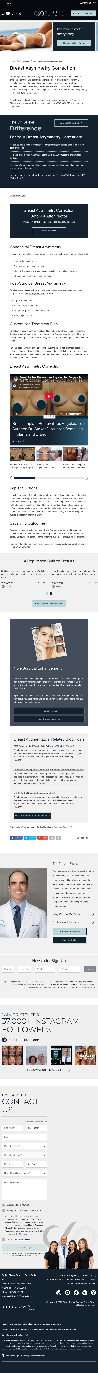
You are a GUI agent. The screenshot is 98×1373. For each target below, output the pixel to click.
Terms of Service (26, 1256)
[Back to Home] (49, 13)
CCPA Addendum (55, 1279)
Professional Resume (66, 922)
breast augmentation (35, 293)
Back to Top (82, 838)
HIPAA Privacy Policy (69, 1275)
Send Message (24, 1247)
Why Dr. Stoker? (71, 123)
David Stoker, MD (18, 196)
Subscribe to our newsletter (19, 1205)
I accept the (11, 1239)
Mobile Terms (56, 984)
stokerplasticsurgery (23, 1040)
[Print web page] (52, 838)
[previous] (3, 593)
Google (8, 586)
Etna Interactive (38, 1356)
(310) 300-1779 (16, 1292)
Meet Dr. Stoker (69, 940)
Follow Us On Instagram (44, 1070)
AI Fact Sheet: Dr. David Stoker (82, 1283)
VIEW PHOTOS (49, 230)
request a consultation (27, 103)
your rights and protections (30, 1329)
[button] (42, 838)
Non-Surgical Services (49, 719)
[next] (94, 593)
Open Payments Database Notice (16, 1335)
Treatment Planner (49, 711)
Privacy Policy (72, 984)
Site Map (92, 1279)
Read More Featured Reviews (49, 603)
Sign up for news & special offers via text (25, 1210)
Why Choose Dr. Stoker (67, 914)
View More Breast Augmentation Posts (32, 815)
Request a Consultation (83, 13)
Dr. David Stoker (44, 827)
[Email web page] (58, 838)
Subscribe (90, 969)
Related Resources (75, 1279)
